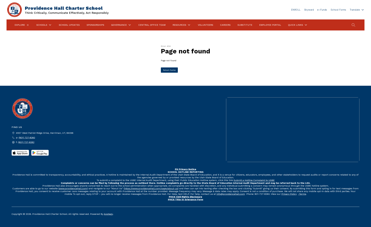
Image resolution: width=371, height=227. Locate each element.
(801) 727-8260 (27, 137)
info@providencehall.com (231, 194)
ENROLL (296, 9)
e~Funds (322, 9)
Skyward (309, 9)
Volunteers (205, 24)
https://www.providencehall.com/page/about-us (151, 188)
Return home (169, 70)
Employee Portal (270, 24)
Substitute (245, 24)
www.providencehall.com (73, 188)
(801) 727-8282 (26, 142)
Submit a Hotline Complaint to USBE (254, 180)
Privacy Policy (289, 194)
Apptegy (108, 214)
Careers (225, 24)
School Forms (338, 9)
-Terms (302, 194)
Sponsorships (95, 24)
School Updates (69, 24)
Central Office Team (152, 24)
